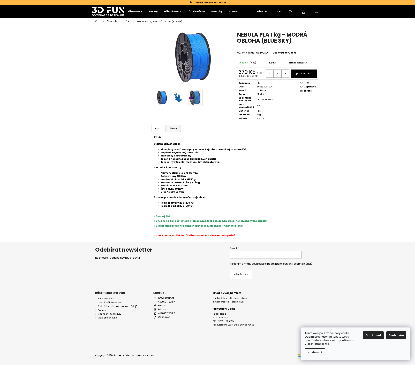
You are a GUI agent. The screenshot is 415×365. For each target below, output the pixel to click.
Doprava (102, 310)
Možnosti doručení (284, 52)
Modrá (260, 94)
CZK (276, 11)
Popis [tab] (158, 128)
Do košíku (306, 73)
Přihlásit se (241, 274)
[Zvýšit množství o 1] (285, 74)
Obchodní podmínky (109, 314)
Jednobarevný (265, 99)
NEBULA (303, 62)
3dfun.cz (163, 309)
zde (326, 344)
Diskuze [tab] (173, 128)
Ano (259, 105)
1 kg (259, 114)
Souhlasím (396, 335)
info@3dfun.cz (166, 298)
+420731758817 (166, 301)
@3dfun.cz (164, 317)
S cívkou (261, 90)
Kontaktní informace (109, 302)
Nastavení (315, 352)
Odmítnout (373, 335)
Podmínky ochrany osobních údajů (117, 306)
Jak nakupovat (106, 298)
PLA (259, 83)
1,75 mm (261, 118)
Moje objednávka (107, 317)
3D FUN (162, 305)
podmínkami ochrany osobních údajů (289, 263)
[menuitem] (135, 11)
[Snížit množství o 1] (270, 74)
